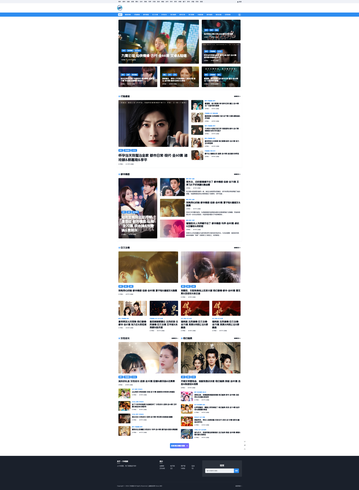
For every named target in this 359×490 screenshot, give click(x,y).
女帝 (193, 377)
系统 (158, 1)
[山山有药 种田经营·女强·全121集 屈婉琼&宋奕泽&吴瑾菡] (125, 393)
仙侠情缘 (130, 50)
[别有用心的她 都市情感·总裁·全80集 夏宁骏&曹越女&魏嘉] (173, 208)
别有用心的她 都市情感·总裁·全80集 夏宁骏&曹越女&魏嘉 (147, 290)
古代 (141, 1)
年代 (171, 1)
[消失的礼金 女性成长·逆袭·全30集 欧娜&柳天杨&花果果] (148, 357)
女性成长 (164, 14)
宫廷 (201, 1)
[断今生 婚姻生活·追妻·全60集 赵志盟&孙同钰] (198, 155)
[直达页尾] (245, 441)
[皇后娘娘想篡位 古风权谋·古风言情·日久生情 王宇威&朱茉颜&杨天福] (164, 308)
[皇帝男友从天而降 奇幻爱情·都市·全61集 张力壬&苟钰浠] (198, 142)
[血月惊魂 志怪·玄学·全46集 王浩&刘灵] (221, 30)
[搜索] (239, 14)
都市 (124, 1)
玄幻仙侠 (203, 429)
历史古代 (196, 417)
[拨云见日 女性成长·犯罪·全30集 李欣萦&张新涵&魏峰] (125, 418)
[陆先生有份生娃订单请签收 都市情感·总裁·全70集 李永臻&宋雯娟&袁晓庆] (137, 76)
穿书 (188, 1)
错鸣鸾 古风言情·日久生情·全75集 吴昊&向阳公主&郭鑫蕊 (194, 325)
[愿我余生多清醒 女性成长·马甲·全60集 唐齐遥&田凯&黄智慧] (125, 431)
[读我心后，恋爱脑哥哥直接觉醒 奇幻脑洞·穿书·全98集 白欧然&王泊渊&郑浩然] (187, 396)
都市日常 (182, 14)
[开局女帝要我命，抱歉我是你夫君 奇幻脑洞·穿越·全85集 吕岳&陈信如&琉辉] (211, 357)
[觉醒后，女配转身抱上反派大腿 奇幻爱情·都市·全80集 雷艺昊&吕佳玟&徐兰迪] (211, 267)
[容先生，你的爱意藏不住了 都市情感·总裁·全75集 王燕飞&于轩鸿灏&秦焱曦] (173, 187)
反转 (197, 1)
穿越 (145, 1)
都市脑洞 (209, 14)
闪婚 (192, 1)
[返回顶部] (245, 449)
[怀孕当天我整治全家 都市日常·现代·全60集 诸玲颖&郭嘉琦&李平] (221, 53)
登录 (240, 1)
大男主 (196, 429)
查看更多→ (237, 96)
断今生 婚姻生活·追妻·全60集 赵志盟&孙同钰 (222, 154)
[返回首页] (245, 445)
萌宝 (162, 1)
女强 (154, 1)
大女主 (219, 51)
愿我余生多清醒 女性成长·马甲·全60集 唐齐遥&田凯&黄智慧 (155, 429)
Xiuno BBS (158, 486)
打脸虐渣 (137, 14)
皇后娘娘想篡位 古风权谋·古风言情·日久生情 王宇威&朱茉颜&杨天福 (164, 325)
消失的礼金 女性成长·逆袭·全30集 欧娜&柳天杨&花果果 (146, 381)
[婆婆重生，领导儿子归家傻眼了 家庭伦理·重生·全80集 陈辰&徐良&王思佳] (179, 76)
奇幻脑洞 (173, 14)
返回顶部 (238, 486)
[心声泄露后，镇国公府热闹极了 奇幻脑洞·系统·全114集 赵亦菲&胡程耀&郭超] (187, 409)
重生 (137, 1)
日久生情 (155, 14)
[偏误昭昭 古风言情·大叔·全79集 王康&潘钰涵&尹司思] (198, 117)
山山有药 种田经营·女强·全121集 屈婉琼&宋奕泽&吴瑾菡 (153, 392)
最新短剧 (128, 14)
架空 (175, 1)
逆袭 (132, 1)
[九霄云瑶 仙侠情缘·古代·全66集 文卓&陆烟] (158, 42)
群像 (216, 30)
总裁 (128, 1)
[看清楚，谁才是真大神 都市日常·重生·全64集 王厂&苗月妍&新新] (221, 76)
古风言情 (227, 14)
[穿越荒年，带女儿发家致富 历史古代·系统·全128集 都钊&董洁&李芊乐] (187, 421)
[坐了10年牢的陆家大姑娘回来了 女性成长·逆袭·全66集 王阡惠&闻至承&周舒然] (125, 406)
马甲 (149, 1)
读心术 (204, 392)
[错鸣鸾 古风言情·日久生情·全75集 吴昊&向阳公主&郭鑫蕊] (195, 308)
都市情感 (146, 14)
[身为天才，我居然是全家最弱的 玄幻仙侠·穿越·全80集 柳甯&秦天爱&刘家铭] (187, 434)
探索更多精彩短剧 (179, 446)
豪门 (184, 1)
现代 (119, 1)
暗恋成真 (218, 14)
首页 (120, 14)
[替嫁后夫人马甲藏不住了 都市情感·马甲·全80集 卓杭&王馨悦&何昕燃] (173, 229)
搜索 (236, 470)
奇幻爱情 (191, 14)
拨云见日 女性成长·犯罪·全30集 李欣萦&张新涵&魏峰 (152, 417)
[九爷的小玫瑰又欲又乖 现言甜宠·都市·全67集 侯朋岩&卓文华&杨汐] (198, 130)
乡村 (167, 1)
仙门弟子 (137, 50)
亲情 (180, 1)
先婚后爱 (200, 14)
